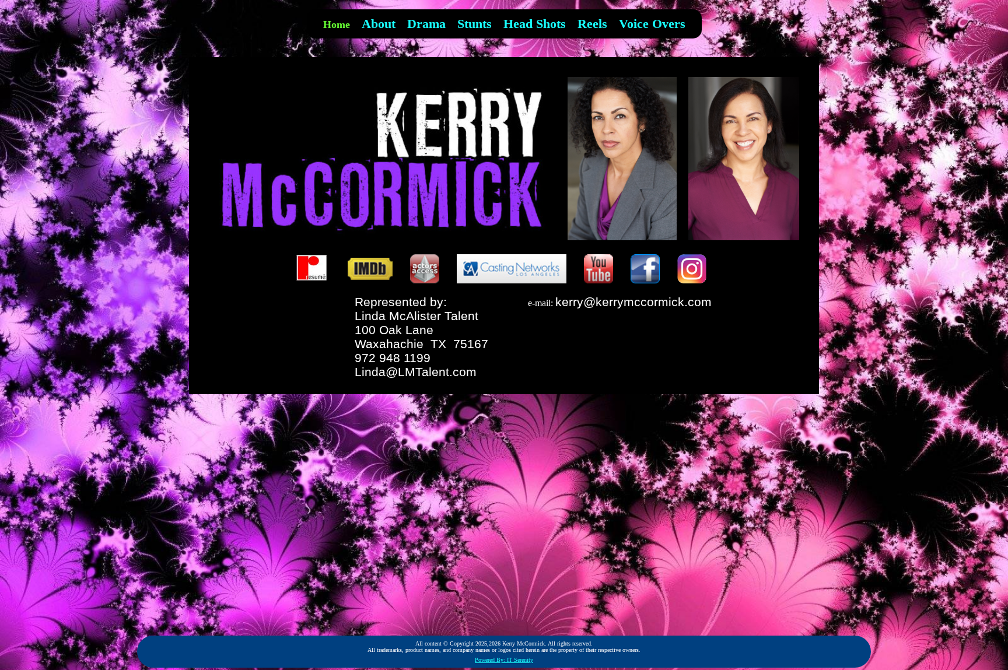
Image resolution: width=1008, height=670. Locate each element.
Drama (426, 23)
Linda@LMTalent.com (416, 371)
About (379, 23)
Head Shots (534, 23)
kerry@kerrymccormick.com (633, 301)
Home (336, 24)
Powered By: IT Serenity (504, 660)
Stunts (474, 23)
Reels (592, 23)
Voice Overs (652, 23)
